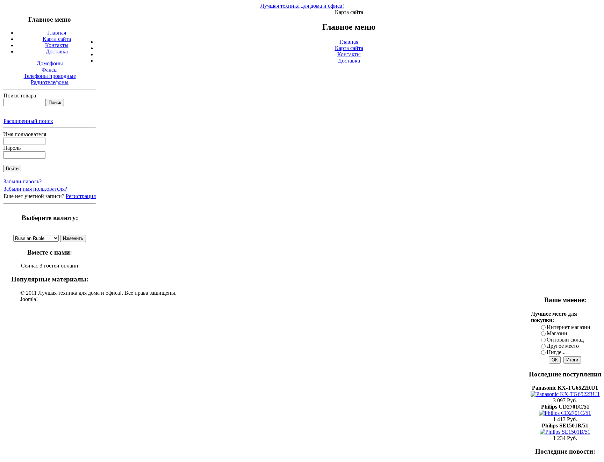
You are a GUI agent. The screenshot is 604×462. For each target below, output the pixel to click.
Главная (348, 42)
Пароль (12, 148)
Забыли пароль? (22, 181)
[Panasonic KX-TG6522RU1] (565, 394)
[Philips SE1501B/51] (565, 432)
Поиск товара (19, 95)
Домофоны (50, 63)
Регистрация (81, 196)
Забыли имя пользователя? (35, 189)
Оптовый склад (565, 340)
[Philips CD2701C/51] (565, 413)
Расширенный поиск (28, 121)
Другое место (563, 346)
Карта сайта (349, 48)
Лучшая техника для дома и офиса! (302, 6)
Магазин (557, 333)
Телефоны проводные (50, 76)
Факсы (50, 70)
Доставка (349, 61)
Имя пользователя (24, 134)
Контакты (349, 54)
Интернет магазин (568, 327)
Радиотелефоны (50, 82)
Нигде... (556, 352)
